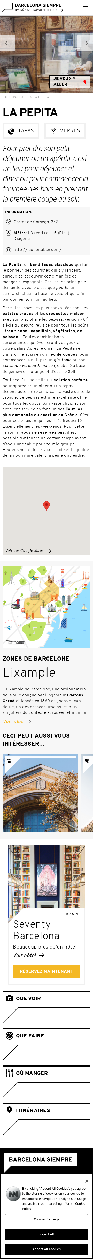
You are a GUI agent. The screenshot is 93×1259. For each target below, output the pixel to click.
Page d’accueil (15, 97)
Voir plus (14, 721)
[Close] (86, 1181)
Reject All (46, 1234)
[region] (46, 1216)
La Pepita (41, 97)
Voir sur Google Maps (25, 551)
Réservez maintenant (46, 972)
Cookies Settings (46, 1219)
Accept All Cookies (46, 1249)
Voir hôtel (25, 955)
